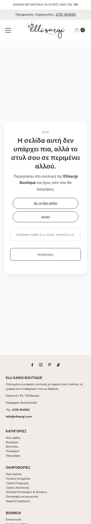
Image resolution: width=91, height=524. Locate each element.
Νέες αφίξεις (13, 437)
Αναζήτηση (45, 254)
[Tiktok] (58, 365)
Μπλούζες (12, 446)
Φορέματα (12, 442)
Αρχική (45, 216)
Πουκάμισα (12, 451)
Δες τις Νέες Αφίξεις (45, 203)
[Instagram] (40, 365)
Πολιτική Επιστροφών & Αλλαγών (26, 492)
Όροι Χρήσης (14, 474)
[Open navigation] (8, 30)
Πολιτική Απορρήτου (18, 478)
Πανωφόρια (13, 455)
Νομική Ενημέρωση (18, 501)
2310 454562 (66, 14)
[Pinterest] (49, 365)
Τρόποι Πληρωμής (17, 483)
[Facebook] (32, 365)
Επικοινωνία (13, 519)
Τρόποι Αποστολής (17, 487)
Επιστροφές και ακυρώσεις (22, 496)
